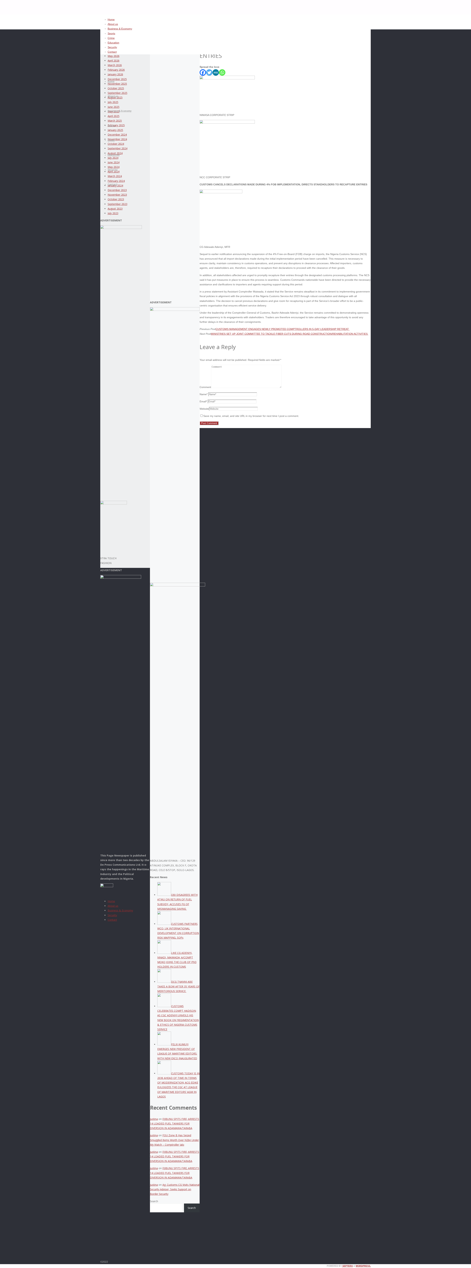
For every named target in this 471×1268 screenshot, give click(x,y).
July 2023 (113, 213)
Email (203, 401)
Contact (112, 920)
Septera (347, 1266)
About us (113, 906)
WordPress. (363, 1266)
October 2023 (116, 199)
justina (154, 1119)
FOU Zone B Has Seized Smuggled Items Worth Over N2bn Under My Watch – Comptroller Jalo (174, 1140)
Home (111, 901)
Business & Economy (120, 910)
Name (204, 394)
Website (204, 408)
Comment (205, 387)
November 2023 (117, 194)
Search (154, 1201)
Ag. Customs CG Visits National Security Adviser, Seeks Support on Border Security (174, 1189)
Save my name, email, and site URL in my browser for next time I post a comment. (251, 415)
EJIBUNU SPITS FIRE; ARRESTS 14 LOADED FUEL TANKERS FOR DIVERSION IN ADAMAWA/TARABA (174, 1123)
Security (112, 915)
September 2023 (117, 204)
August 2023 (115, 208)
